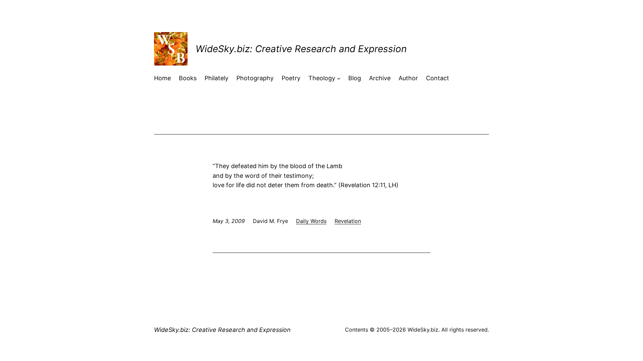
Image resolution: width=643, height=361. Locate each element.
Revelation (348, 221)
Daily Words (311, 221)
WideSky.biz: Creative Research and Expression (301, 48)
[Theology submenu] (339, 78)
